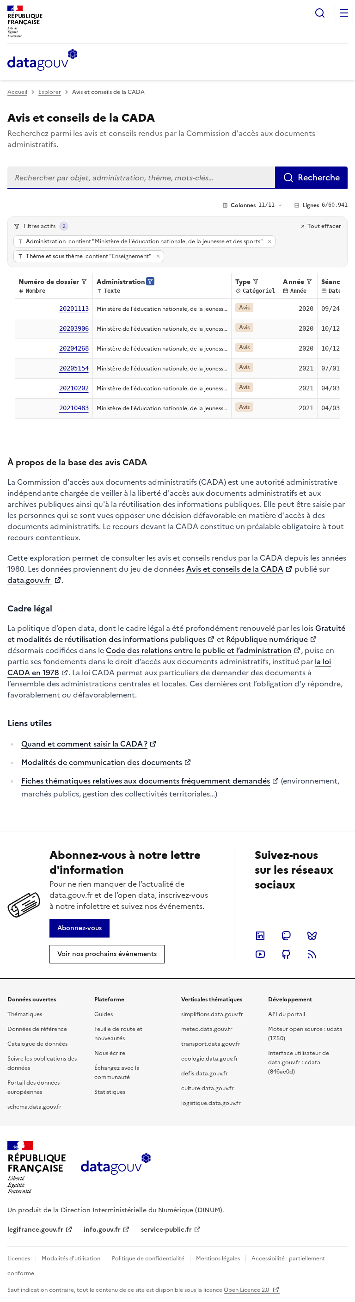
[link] (79, 928)
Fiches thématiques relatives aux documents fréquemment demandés (145, 780)
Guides (103, 1014)
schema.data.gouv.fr (34, 1107)
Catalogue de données (37, 1044)
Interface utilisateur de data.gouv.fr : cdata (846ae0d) (298, 1062)
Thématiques (24, 1014)
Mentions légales (218, 1258)
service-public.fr (166, 1229)
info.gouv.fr (102, 1229)
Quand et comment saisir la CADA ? (84, 743)
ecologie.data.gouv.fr (209, 1059)
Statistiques (109, 1092)
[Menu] (344, 13)
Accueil (17, 92)
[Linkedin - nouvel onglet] (260, 935)
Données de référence (37, 1029)
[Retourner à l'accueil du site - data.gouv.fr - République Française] (116, 1167)
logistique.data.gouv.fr (211, 1103)
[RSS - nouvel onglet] (312, 954)
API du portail (286, 1014)
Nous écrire (109, 1053)
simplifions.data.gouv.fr (212, 1014)
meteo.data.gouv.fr (207, 1029)
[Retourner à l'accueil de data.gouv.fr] (42, 60)
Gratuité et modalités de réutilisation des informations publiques (176, 634)
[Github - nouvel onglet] (286, 954)
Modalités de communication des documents (101, 762)
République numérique (267, 639)
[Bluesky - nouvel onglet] (312, 935)
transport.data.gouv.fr (210, 1044)
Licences (18, 1258)
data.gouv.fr (29, 580)
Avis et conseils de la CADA (234, 568)
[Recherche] (320, 13)
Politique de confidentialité (148, 1258)
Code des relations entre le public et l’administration (199, 650)
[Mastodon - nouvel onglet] (286, 935)
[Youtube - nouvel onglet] (260, 954)
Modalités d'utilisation (71, 1258)
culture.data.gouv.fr (207, 1088)
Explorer (49, 92)
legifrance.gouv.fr (35, 1229)
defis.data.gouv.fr (204, 1073)
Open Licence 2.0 (247, 1290)
